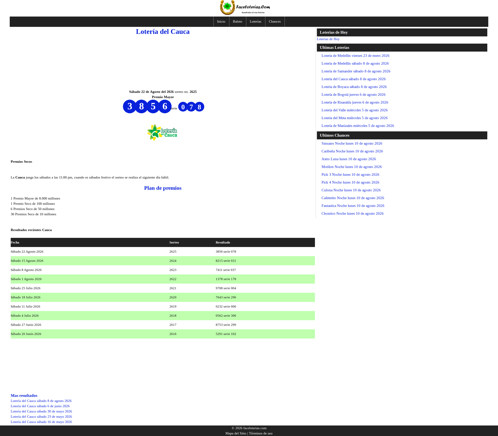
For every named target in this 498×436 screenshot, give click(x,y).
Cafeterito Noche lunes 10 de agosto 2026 (353, 198)
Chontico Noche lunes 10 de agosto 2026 (353, 213)
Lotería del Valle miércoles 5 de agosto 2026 (355, 110)
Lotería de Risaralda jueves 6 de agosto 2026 (355, 102)
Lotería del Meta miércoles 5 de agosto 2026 (355, 118)
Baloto (237, 21)
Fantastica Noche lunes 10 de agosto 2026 (353, 206)
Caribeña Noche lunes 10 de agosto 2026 (352, 151)
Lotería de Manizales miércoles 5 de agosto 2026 (358, 126)
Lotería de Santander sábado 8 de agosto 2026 (356, 71)
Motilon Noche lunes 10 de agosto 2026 (352, 167)
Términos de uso (261, 433)
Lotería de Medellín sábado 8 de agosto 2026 (355, 63)
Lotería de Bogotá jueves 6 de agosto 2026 (354, 94)
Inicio (221, 21)
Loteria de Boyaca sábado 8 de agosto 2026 (354, 87)
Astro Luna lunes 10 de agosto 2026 (349, 159)
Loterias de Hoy (328, 39)
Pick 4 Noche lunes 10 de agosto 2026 (350, 182)
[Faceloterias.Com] (249, 14)
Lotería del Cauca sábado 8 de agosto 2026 (354, 79)
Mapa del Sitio (235, 433)
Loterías (255, 21)
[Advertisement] (163, 62)
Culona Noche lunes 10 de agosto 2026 (351, 190)
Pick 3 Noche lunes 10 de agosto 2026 (350, 174)
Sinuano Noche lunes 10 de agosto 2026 (352, 143)
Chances (275, 21)
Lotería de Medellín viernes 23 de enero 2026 (355, 56)
